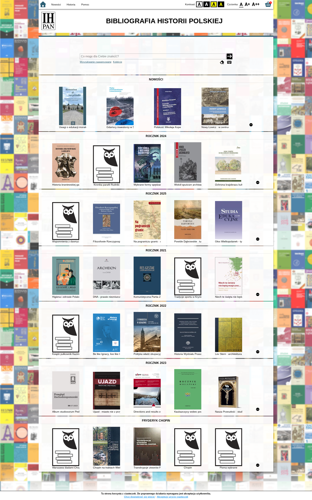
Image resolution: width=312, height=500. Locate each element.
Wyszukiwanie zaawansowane (95, 62)
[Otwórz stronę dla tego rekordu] (73, 106)
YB (214, 4)
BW (206, 4)
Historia (71, 4)
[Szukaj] (229, 56)
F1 (247, 4)
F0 (241, 4)
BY (221, 4)
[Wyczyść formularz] (222, 62)
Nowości (56, 4)
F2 (255, 4)
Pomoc (85, 4)
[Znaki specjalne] (229, 62)
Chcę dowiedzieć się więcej (139, 496)
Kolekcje (117, 62)
